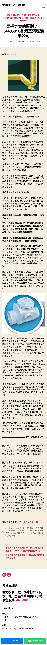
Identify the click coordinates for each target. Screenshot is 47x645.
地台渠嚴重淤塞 (11, 530)
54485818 (21, 600)
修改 (31, 528)
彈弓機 (34, 15)
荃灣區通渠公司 (30, 521)
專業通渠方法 (18, 15)
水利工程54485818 (19, 41)
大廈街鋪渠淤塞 (33, 530)
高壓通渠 (23, 20)
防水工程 (40, 18)
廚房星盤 (27, 15)
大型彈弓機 (22, 530)
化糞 (35, 528)
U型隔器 (21, 528)
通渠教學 (25, 18)
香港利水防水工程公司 (13, 5)
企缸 (27, 528)
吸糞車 (40, 528)
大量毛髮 (8, 15)
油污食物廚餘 (8, 18)
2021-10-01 (36, 41)
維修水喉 (17, 18)
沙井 (40, 15)
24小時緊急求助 (11, 528)
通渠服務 (33, 18)
